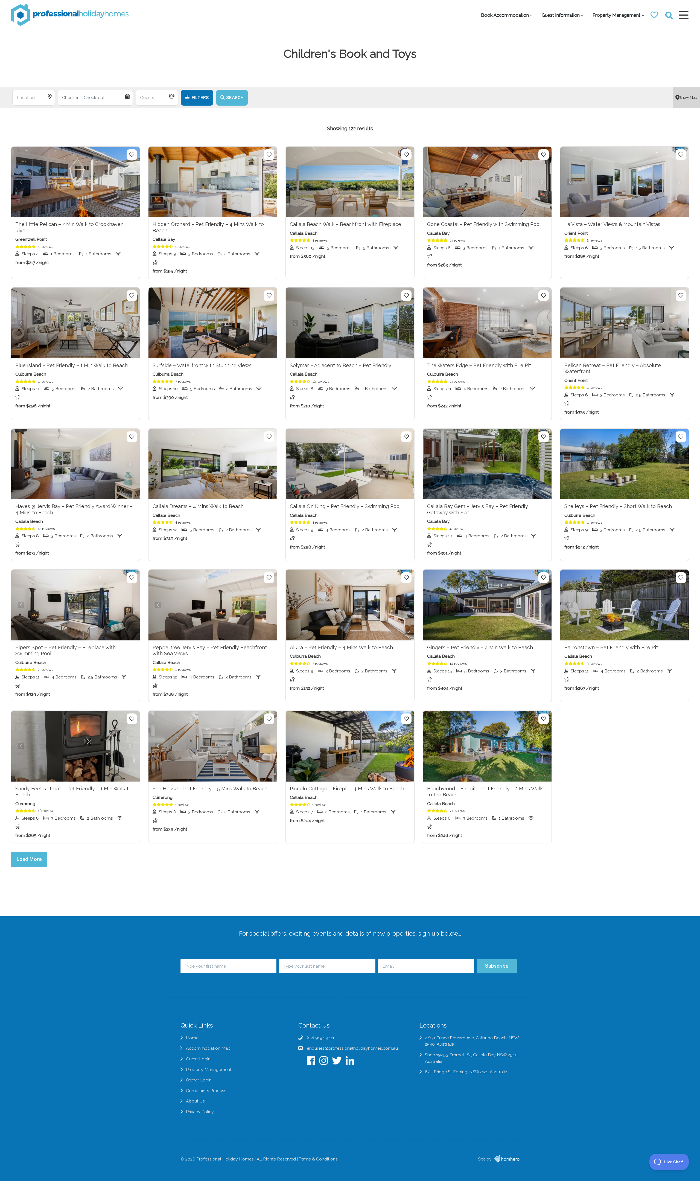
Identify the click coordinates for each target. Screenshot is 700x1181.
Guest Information (561, 15)
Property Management (616, 15)
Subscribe (497, 966)
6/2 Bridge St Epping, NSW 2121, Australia (466, 1071)
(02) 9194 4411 (320, 1037)
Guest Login (198, 1058)
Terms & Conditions (318, 1159)
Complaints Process (206, 1090)
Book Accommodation (505, 15)
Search (235, 97)
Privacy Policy (200, 1111)
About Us (195, 1101)
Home (192, 1037)
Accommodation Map (208, 1048)
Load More (29, 859)
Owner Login (199, 1080)
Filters (200, 97)
